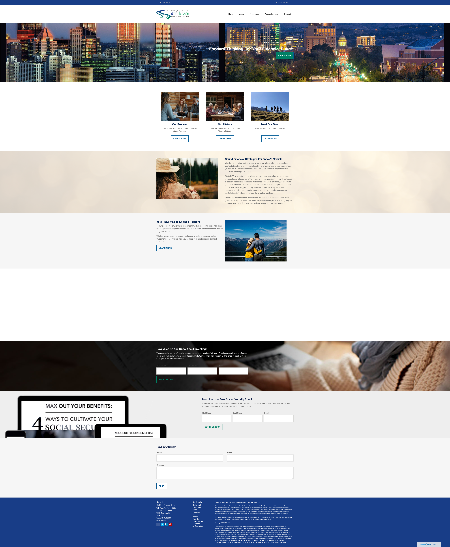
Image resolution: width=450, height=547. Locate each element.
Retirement (197, 505)
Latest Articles (198, 521)
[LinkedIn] (164, 2)
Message (160, 465)
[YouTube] (167, 2)
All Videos (196, 523)
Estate (195, 509)
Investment (197, 507)
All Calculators (198, 526)
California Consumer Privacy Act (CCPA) (274, 517)
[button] (241, 14)
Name (159, 452)
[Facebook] (169, 2)
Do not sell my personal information (261, 519)
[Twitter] (160, 2)
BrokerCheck (256, 502)
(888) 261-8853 (284, 2)
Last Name (192, 365)
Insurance (196, 512)
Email (221, 365)
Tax (194, 514)
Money (195, 516)
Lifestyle (196, 519)
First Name (161, 365)
